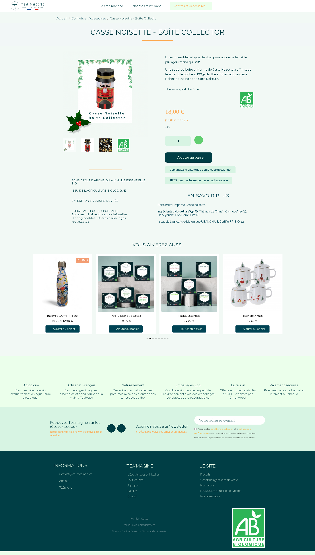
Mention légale (139, 518)
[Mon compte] (276, 6)
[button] (257, 6)
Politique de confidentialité (139, 525)
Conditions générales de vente (219, 480)
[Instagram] (121, 428)
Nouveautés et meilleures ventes (220, 491)
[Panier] (270, 6)
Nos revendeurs (210, 496)
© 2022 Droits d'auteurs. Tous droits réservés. (139, 531)
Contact (132, 496)
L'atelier (132, 491)
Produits (205, 474)
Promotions (207, 485)
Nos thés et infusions (147, 6)
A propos (133, 485)
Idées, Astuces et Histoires (143, 474)
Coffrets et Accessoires (189, 6)
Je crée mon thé (111, 6)
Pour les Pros (135, 480)
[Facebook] (111, 428)
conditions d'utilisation (222, 429)
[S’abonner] (260, 420)
